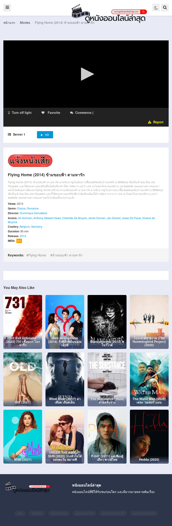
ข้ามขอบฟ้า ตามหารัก (67, 255)
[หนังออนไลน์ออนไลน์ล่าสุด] (110, 13)
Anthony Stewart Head (47, 218)
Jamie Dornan (96, 218)
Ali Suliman (25, 218)
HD (47, 134)
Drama (21, 208)
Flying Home (37, 255)
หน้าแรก (9, 22)
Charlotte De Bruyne (74, 218)
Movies (25, 22)
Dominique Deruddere (33, 213)
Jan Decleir (113, 218)
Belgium (25, 226)
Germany (36, 226)
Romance (33, 208)
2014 (23, 236)
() (121, 112)
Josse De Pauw (131, 218)
